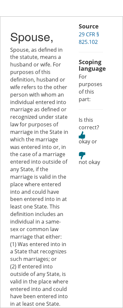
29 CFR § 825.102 (89, 38)
